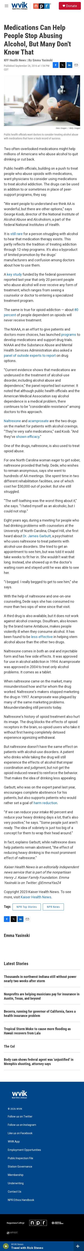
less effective (42, 637)
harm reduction (45, 803)
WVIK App (14, 1141)
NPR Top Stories (27, 906)
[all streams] (79, 1246)
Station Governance (20, 1166)
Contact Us (14, 1191)
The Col (9, 1046)
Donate (71, 6)
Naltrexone (12, 421)
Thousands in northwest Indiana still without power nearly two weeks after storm (40, 979)
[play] (6, 1246)
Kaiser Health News (36, 897)
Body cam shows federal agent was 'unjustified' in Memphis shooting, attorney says (38, 1061)
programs (68, 335)
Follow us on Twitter (20, 1116)
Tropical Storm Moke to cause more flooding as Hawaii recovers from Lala (37, 1031)
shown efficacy (27, 437)
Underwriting (16, 1183)
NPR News (53, 906)
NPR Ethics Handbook (21, 1200)
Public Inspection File (20, 1158)
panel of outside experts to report (30, 355)
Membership (15, 1175)
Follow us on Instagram (22, 1124)
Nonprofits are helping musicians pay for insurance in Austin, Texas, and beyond (42, 996)
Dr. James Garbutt (37, 536)
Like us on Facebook (20, 1133)
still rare (16, 234)
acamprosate (38, 421)
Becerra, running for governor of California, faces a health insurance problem (40, 1013)
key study (14, 274)
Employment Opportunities (24, 1150)
